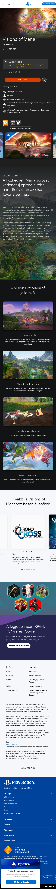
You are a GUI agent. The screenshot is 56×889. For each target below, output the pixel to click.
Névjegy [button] (7, 793)
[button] (28, 145)
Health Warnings (12, 744)
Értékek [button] (7, 825)
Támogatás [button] (8, 830)
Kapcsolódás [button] (9, 841)
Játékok (15, 788)
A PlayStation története (12, 813)
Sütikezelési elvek (48, 876)
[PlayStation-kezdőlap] (28, 3)
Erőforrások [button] (9, 835)
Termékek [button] (8, 819)
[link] (28, 540)
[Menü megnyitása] (3, 4)
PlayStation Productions (12, 807)
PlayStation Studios (10, 803)
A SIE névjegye (9, 797)
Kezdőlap (7, 788)
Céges (6, 810)
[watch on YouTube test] (45, 155)
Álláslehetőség (9, 800)
